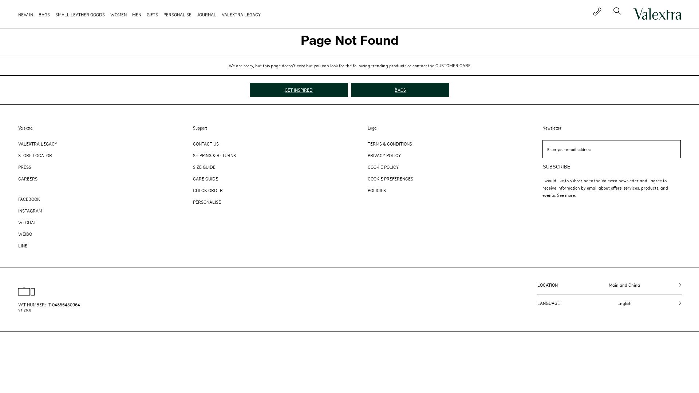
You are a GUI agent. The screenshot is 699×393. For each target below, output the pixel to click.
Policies (377, 190)
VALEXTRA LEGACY (241, 14)
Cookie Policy (383, 167)
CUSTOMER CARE (453, 65)
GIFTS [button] (152, 14)
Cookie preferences (390, 178)
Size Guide (204, 167)
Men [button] (136, 14)
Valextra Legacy (37, 143)
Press (24, 167)
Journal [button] (206, 14)
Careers (27, 178)
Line (22, 245)
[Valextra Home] (657, 14)
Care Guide (205, 178)
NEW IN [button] (25, 14)
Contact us (206, 143)
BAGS (400, 90)
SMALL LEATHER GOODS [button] (80, 14)
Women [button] (118, 14)
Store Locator (35, 155)
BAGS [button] (44, 14)
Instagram (30, 210)
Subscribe (556, 167)
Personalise (177, 14)
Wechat (27, 222)
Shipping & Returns (214, 155)
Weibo (25, 234)
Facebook (29, 199)
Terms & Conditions (390, 143)
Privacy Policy (384, 155)
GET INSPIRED (299, 90)
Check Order (208, 190)
